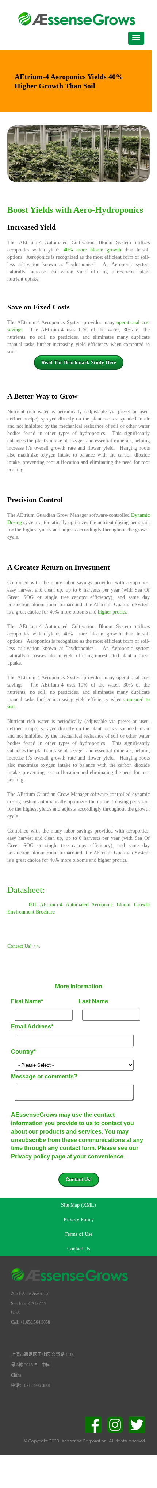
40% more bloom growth (92, 250)
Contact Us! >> (23, 946)
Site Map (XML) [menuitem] (78, 1205)
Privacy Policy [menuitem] (79, 1219)
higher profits (112, 612)
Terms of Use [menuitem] (78, 1234)
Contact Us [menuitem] (78, 1248)
